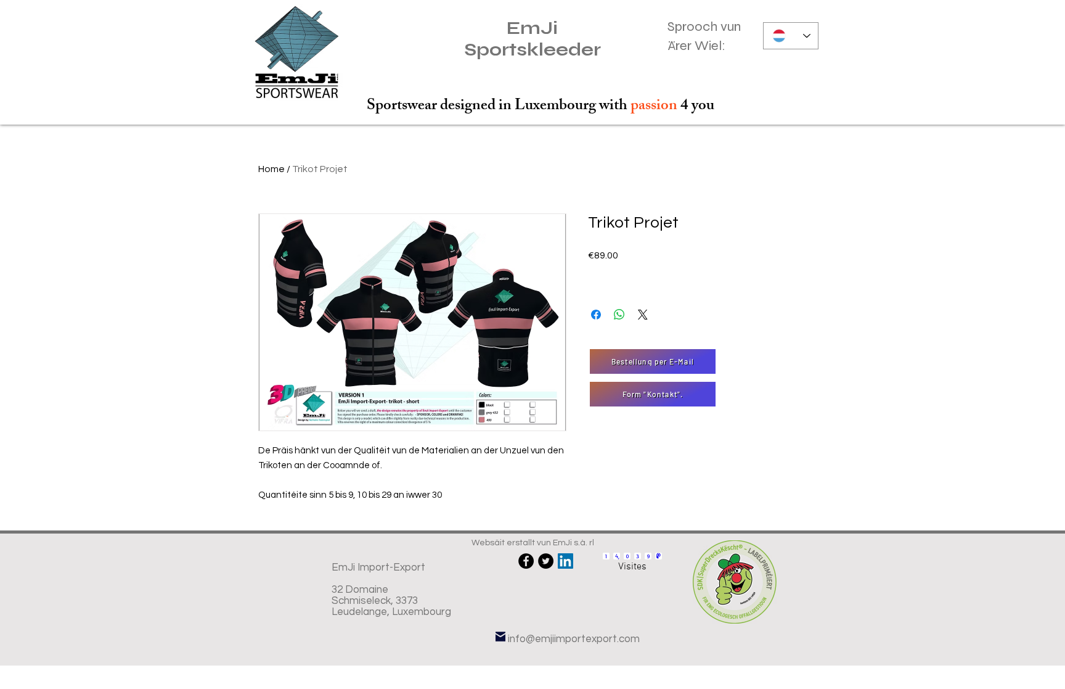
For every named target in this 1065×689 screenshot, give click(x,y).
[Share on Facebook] (596, 314)
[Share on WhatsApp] (619, 314)
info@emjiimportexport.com (574, 639)
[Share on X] (642, 314)
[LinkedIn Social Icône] (565, 561)
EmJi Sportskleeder (532, 38)
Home (271, 169)
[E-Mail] (500, 636)
